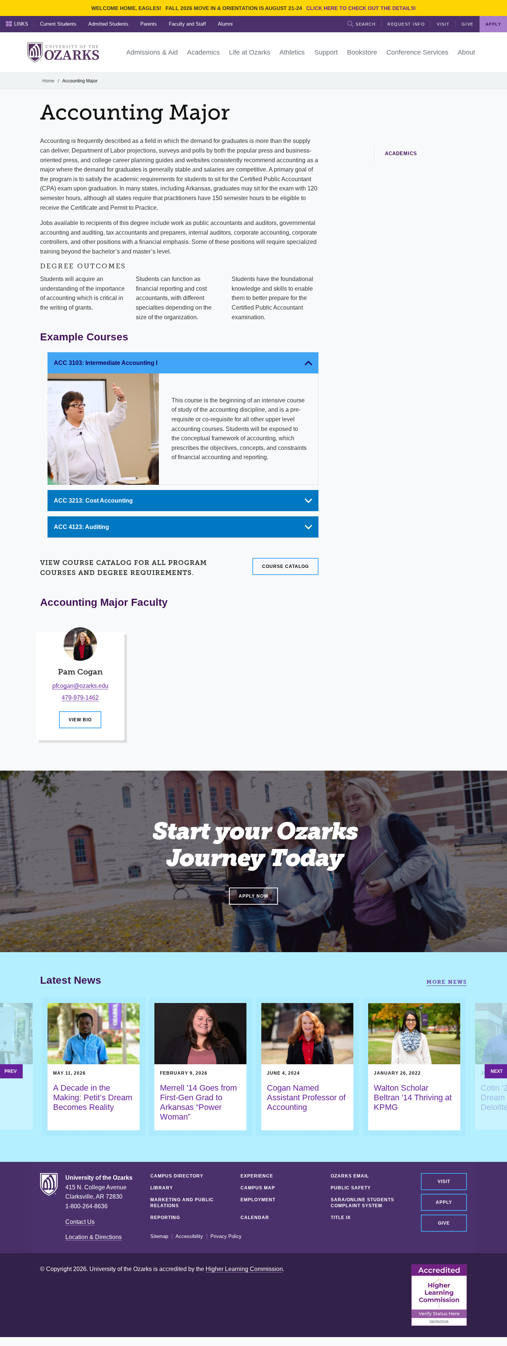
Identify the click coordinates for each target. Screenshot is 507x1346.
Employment (258, 1199)
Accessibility (189, 1236)
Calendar (255, 1217)
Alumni (225, 24)
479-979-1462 (80, 698)
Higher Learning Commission (244, 1269)
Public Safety (351, 1187)
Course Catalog (285, 566)
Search (366, 24)
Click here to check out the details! (361, 8)
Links (21, 24)
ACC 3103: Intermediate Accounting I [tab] (105, 363)
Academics (401, 153)
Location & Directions (93, 1237)
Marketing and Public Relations (182, 1202)
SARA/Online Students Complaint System (362, 1202)
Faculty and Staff (187, 24)
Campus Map (258, 1187)
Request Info (406, 24)
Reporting (165, 1217)
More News (446, 982)
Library (161, 1187)
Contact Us (80, 1222)
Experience (257, 1176)
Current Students (58, 24)
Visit (443, 24)
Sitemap (159, 1236)
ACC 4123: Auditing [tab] (81, 527)
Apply (444, 1202)
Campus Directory (176, 1176)
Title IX (341, 1217)
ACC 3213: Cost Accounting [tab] (93, 500)
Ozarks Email (350, 1176)
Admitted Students (108, 24)
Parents (148, 24)
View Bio (80, 719)
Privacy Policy (226, 1236)
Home (48, 81)
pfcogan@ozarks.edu (80, 686)
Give (468, 24)
